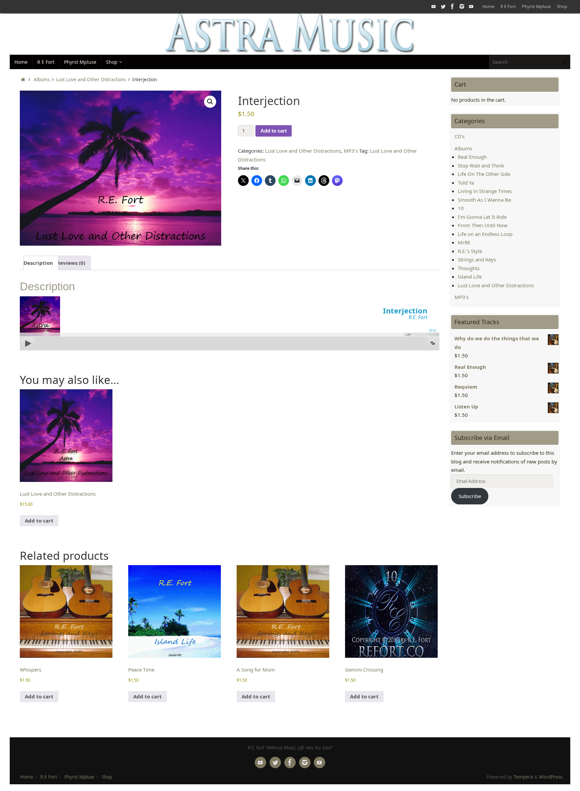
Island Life (470, 276)
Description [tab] (38, 262)
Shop (562, 6)
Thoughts (469, 268)
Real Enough (472, 156)
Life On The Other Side (484, 173)
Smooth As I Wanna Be (484, 199)
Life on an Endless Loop (485, 234)
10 (461, 208)
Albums (42, 80)
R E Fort (508, 6)
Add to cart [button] (39, 520)
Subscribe (469, 496)
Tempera (523, 777)
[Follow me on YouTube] (433, 6)
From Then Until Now (483, 225)
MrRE (464, 242)
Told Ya (466, 182)
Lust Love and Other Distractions (91, 80)
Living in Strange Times (485, 191)
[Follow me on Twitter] (443, 6)
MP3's (351, 150)
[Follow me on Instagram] (462, 6)
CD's (459, 136)
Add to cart (273, 131)
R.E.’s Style (470, 251)
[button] (210, 102)
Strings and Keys (477, 259)
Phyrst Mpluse (536, 6)
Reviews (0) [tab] (71, 262)
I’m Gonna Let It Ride (482, 216)
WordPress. (551, 777)
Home (488, 6)
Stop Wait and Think (481, 165)
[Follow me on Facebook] (452, 6)
